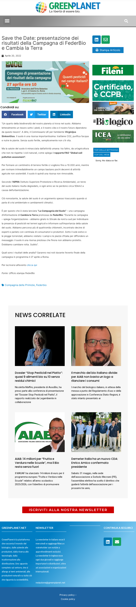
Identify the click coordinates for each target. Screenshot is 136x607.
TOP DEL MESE (101, 154)
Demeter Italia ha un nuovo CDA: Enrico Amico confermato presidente (94, 463)
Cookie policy (68, 599)
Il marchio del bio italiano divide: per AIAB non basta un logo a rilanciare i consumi (94, 377)
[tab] (106, 150)
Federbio (41, 285)
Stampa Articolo (110, 50)
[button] (7, 21)
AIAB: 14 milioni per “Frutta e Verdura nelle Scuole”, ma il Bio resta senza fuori (37, 463)
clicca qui (32, 265)
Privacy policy (67, 595)
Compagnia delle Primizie (20, 285)
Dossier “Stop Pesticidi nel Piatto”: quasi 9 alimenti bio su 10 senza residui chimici (39, 377)
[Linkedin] (96, 39)
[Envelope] (106, 39)
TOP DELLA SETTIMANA (106, 150)
